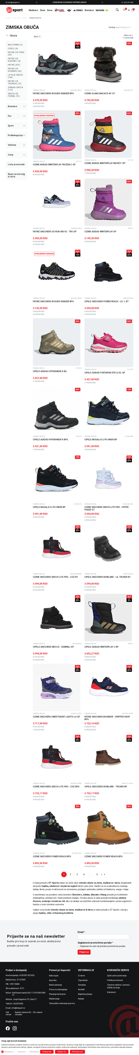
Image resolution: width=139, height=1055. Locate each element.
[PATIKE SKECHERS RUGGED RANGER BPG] (56, 64)
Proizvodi (16, 18)
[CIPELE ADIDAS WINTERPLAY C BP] (108, 617)
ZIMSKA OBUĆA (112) (15, 88)
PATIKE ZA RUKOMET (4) (14, 59)
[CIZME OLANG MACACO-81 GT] (108, 64)
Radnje (81, 999)
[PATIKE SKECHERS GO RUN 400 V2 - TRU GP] (56, 202)
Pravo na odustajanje (58, 989)
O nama (81, 976)
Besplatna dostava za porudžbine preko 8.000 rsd (69, 2)
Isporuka (52, 980)
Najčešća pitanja (85, 994)
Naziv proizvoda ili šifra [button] (16, 175)
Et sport (8, 18)
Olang (103, 894)
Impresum (111, 992)
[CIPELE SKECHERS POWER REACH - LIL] (108, 272)
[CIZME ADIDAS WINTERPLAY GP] (108, 202)
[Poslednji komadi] (44, 116)
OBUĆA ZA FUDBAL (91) (14, 94)
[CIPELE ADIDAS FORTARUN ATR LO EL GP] (108, 342)
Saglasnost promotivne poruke (95, 942)
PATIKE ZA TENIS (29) (16, 53)
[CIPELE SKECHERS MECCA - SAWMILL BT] (56, 617)
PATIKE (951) (14, 65)
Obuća (24, 18)
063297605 (18, 1004)
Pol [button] (9, 116)
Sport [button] (11, 125)
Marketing (34, 1052)
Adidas (87, 894)
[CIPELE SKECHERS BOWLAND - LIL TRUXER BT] (108, 548)
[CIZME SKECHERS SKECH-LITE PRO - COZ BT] (56, 548)
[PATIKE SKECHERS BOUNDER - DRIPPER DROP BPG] (108, 687)
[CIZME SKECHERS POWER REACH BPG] (56, 827)
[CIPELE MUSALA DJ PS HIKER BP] (108, 410)
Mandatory (9, 1052)
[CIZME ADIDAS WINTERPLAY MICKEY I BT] (108, 134)
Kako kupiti (53, 976)
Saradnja (82, 985)
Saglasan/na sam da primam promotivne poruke (102, 946)
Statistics (22, 1052)
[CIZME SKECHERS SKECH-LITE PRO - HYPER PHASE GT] (108, 478)
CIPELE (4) (13, 48)
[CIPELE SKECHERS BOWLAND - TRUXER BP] (108, 757)
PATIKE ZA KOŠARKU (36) (14, 69)
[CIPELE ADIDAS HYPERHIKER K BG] (56, 342)
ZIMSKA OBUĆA (39, 90)
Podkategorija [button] (15, 135)
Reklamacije (54, 999)
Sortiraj (112, 27)
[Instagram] (14, 1028)
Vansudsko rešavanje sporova (62, 1003)
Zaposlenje (83, 980)
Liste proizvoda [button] (16, 164)
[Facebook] (8, 1028)
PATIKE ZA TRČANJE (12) (14, 82)
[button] (129, 9)
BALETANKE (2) (15, 44)
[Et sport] (14, 9)
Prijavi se (84, 952)
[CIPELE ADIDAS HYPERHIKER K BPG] (56, 410)
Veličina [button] (12, 145)
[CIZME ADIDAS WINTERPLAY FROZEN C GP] (57, 134)
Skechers (77, 894)
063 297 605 (128, 2)
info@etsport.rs (14, 2)
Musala (95, 894)
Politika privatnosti (115, 980)
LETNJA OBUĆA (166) (15, 76)
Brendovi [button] (12, 106)
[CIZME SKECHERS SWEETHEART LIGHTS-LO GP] (56, 687)
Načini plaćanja (55, 985)
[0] (124, 9)
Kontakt (81, 989)
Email (81, 932)
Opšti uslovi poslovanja (117, 976)
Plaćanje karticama (57, 994)
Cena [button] (10, 154)
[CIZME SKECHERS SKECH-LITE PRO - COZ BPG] (56, 757)
